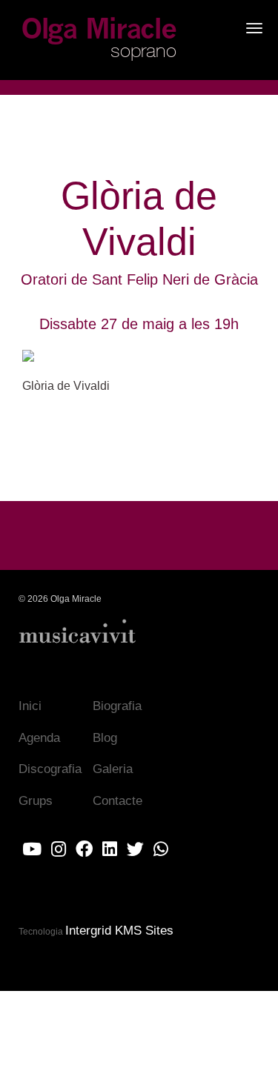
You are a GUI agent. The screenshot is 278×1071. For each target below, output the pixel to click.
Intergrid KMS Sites (119, 931)
